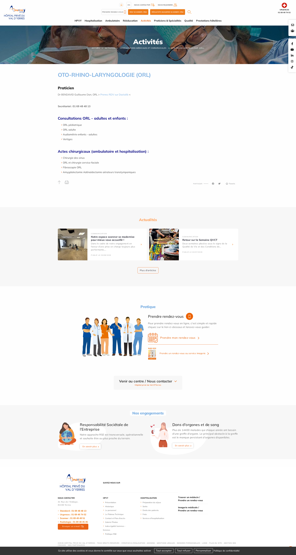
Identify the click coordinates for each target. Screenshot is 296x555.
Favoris (232, 183)
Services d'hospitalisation (153, 518)
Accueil (96, 48)
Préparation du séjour (152, 502)
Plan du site (215, 543)
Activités (110, 48)
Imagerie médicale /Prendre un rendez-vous (190, 509)
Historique (109, 506)
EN (129, 5)
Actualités (148, 219)
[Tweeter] (219, 184)
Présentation (110, 502)
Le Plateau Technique (114, 514)
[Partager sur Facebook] (213, 184)
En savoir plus (89, 446)
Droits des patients (151, 510)
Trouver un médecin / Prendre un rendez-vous (190, 499)
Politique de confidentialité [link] (227, 550)
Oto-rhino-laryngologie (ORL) (187, 48)
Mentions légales (166, 543)
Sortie (145, 506)
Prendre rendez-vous (112, 12)
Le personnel (110, 510)
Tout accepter (164, 550)
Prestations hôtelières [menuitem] (209, 20)
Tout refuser (184, 550)
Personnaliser (203, 550)
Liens (204, 543)
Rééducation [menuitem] (130, 20)
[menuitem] (114, 502)
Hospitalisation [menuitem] (93, 20)
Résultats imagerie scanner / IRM (167, 12)
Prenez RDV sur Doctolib (114, 94)
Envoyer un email (71, 526)
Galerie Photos (111, 522)
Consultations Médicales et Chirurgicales (143, 48)
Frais (145, 514)
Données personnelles (188, 543)
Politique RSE (111, 534)
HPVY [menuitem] (78, 20)
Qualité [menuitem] (188, 20)
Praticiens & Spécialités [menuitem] (167, 20)
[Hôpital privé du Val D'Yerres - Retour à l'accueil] (14, 12)
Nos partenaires (76, 545)
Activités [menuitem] (146, 20)
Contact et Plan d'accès (115, 518)
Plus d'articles (148, 270)
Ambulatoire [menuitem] (112, 20)
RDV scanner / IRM (138, 12)
